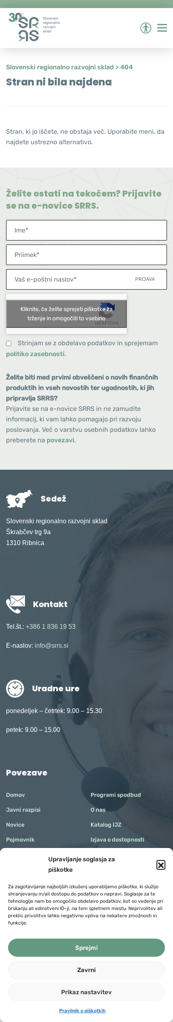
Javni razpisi (23, 809)
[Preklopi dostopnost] (145, 28)
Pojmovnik (20, 839)
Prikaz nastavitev (86, 992)
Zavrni (86, 970)
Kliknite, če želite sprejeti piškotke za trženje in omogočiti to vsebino (67, 314)
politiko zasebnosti (35, 354)
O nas (98, 809)
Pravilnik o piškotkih (82, 1011)
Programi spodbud (116, 795)
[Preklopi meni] (162, 28)
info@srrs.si (51, 645)
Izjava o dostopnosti (117, 839)
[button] (161, 864)
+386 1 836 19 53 (51, 626)
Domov (15, 795)
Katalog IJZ (106, 824)
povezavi (60, 440)
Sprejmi (86, 948)
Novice (15, 824)
